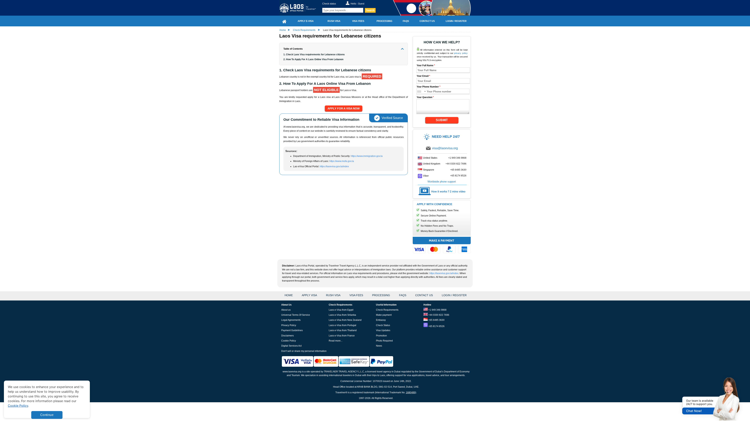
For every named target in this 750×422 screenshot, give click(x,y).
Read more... (335, 340)
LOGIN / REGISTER (454, 295)
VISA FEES (356, 295)
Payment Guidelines (292, 330)
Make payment (384, 315)
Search (370, 10)
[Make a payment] (442, 246)
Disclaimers (287, 335)
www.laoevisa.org (292, 371)
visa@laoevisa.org (445, 148)
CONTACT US (424, 295)
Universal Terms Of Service (295, 315)
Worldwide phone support (442, 181)
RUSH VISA (333, 295)
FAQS (402, 295)
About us (286, 309)
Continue (47, 415)
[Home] (284, 21)
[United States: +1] (421, 91)
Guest (361, 3)
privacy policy (461, 53)
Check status (329, 3)
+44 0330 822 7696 (456, 163)
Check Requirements (304, 30)
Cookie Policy (288, 340)
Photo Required (384, 340)
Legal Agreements (291, 320)
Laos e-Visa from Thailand (343, 330)
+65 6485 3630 (458, 169)
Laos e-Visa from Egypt (341, 309)
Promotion (381, 335)
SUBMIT (442, 120)
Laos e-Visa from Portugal (342, 325)
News (379, 345)
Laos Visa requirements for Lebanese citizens (347, 30)
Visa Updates (383, 330)
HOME (289, 295)
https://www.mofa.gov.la (341, 161)
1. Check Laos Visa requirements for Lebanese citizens (314, 54)
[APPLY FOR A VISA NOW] (343, 108)
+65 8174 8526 (458, 175)
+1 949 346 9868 (457, 157)
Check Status (383, 325)
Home (282, 30)
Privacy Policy (288, 325)
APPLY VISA (309, 295)
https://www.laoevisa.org (300, 8)
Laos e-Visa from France (342, 335)
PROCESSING (381, 295)
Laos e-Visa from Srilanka (342, 315)
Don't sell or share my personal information (304, 351)
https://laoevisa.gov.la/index (334, 166)
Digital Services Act (291, 345)
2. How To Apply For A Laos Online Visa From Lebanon (313, 59)
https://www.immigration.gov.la (367, 156)
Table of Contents (293, 48)
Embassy (381, 320)
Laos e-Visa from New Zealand (345, 320)
